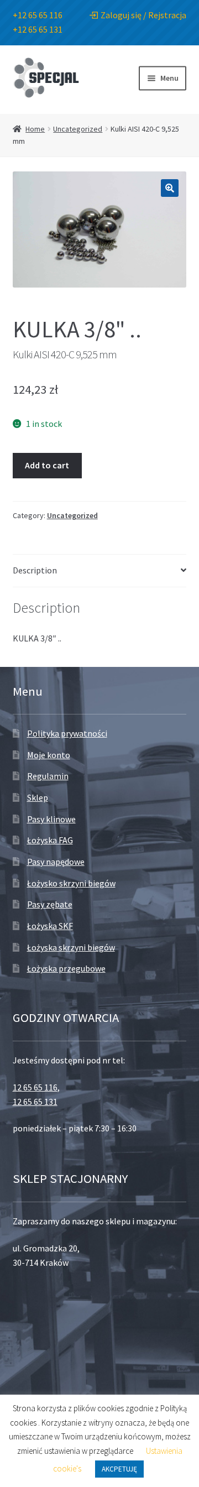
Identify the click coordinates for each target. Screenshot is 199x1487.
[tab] (100, 571)
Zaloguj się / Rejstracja (143, 14)
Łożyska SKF (50, 925)
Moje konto (48, 754)
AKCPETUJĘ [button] (119, 1469)
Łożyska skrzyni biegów (71, 947)
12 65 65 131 (35, 1101)
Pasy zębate (49, 904)
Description (35, 570)
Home (35, 129)
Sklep (37, 797)
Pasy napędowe (56, 861)
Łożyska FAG (50, 840)
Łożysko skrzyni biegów (71, 883)
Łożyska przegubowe (66, 968)
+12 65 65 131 (37, 29)
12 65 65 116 (35, 1087)
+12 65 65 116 (37, 14)
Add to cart (47, 465)
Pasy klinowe (51, 819)
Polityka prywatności (67, 733)
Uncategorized (77, 129)
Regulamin (48, 775)
